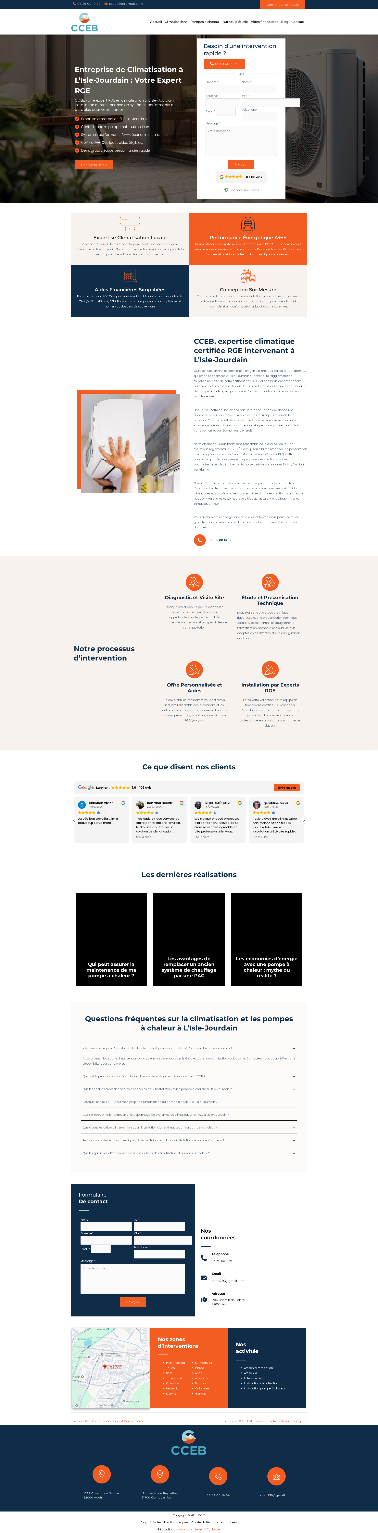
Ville (245, 96)
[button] (87, 3)
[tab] (189, 1056)
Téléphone (250, 110)
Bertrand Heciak (160, 803)
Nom (246, 82)
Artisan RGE (252, 1373)
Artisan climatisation (258, 1368)
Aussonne (202, 1378)
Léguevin (172, 1388)
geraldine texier (276, 803)
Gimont (200, 1394)
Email (210, 111)
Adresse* (212, 96)
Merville (171, 1394)
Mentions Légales (176, 1522)
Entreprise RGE (254, 1378)
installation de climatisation (283, 386)
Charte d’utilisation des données (214, 1522)
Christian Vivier (101, 803)
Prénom (212, 82)
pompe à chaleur (210, 391)
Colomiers (202, 1388)
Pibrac (199, 1368)
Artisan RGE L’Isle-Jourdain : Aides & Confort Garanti (108, 1421)
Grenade (172, 1383)
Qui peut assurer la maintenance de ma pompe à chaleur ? (111, 969)
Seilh (169, 1373)
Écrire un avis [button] (287, 788)
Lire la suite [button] (143, 837)
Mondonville (203, 1363)
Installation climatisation (261, 1383)
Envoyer (241, 164)
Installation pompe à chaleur (264, 1388)
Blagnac (201, 1383)
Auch (198, 1373)
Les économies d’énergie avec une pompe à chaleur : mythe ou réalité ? (266, 967)
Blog (144, 1522)
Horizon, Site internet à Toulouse (198, 1529)
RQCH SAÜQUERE (218, 803)
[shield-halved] (226, 190)
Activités (155, 1522)
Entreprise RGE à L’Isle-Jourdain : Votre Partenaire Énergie (265, 1421)
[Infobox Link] (217, 1260)
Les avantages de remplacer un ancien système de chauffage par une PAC (189, 967)
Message (213, 123)
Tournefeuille (175, 1378)
